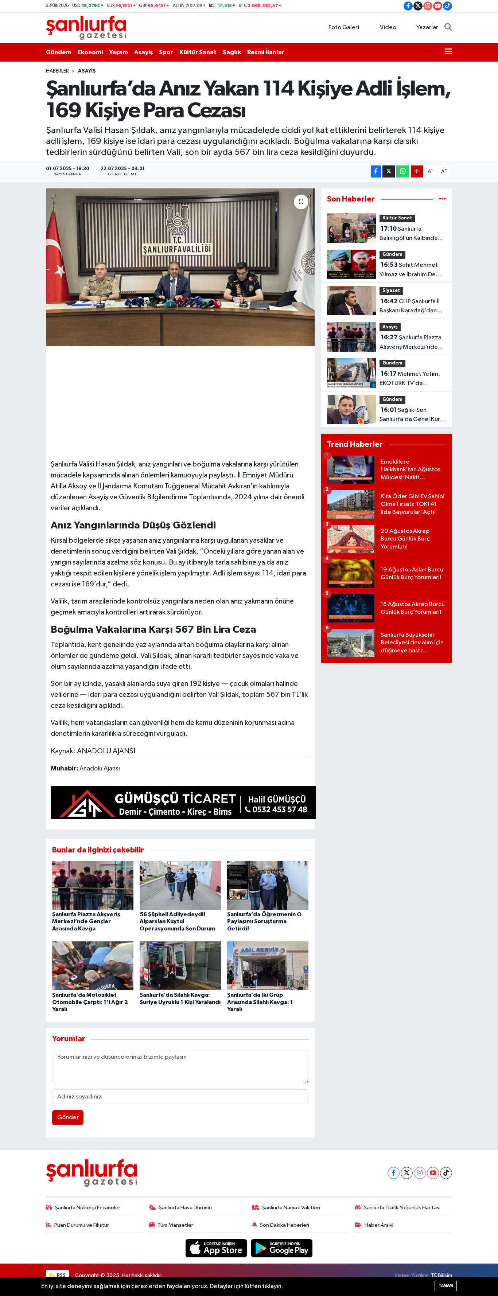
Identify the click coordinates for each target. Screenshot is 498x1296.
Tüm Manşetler (175, 1225)
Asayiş (143, 52)
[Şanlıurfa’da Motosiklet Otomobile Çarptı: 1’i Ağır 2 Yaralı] (92, 966)
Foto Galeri (343, 27)
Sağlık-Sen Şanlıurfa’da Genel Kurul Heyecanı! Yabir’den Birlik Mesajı (412, 415)
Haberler (57, 71)
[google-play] (282, 1248)
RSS (61, 1275)
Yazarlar (427, 27)
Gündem (58, 52)
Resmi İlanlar (265, 52)
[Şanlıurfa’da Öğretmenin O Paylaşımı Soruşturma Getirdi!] (267, 885)
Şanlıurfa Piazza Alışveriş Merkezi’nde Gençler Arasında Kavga (86, 921)
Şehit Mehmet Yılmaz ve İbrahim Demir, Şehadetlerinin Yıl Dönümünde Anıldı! (413, 270)
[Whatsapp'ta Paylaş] (402, 171)
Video (388, 27)
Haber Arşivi (379, 1225)
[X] (407, 1173)
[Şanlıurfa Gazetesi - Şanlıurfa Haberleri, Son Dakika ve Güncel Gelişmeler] (86, 28)
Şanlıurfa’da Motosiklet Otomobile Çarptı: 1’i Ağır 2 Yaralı (90, 1002)
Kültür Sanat (198, 52)
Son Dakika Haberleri (284, 1225)
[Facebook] (394, 1173)
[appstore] (217, 1248)
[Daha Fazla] (417, 171)
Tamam (446, 1286)
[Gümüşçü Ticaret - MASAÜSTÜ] (183, 804)
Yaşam (118, 52)
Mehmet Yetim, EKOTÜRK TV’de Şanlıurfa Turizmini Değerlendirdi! (410, 379)
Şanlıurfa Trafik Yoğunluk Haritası (402, 1207)
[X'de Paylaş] (388, 171)
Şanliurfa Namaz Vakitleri (291, 1207)
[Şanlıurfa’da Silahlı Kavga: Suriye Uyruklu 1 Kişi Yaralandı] (180, 966)
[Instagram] (420, 1173)
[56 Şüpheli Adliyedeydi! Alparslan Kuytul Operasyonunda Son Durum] (180, 885)
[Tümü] (442, 199)
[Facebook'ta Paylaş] (376, 171)
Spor (166, 52)
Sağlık (232, 52)
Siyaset (391, 290)
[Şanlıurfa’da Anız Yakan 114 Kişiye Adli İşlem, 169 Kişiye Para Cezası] (180, 267)
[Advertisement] (183, 402)
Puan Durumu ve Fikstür (81, 1225)
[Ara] (448, 27)
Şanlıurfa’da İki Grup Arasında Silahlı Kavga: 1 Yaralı (260, 1002)
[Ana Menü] (448, 52)
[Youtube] (433, 1173)
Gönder (68, 1118)
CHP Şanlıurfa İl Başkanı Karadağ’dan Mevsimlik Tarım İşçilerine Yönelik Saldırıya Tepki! (410, 307)
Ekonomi (90, 52)
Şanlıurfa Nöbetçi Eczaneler (87, 1207)
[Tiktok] (446, 1173)
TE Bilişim (441, 1275)
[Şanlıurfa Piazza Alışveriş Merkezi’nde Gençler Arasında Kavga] (92, 885)
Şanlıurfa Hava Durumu (185, 1207)
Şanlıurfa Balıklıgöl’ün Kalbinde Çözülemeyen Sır (409, 234)
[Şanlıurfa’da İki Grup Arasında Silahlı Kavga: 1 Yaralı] (267, 966)
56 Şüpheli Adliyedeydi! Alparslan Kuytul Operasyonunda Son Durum (177, 921)
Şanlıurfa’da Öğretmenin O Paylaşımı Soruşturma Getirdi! (264, 921)
